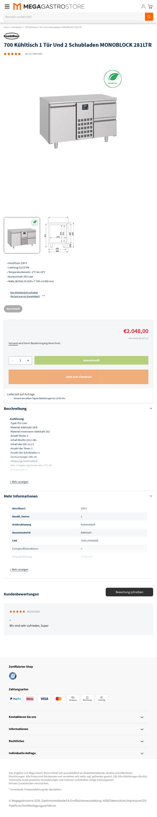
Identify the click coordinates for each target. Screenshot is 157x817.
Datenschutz (118, 801)
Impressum (134, 801)
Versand (13, 343)
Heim (6, 27)
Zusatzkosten (26, 783)
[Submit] (149, 17)
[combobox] (78, 17)
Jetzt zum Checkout (78, 377)
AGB (105, 801)
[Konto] (143, 6)
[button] (12, 54)
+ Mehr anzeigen (19, 482)
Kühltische (17, 27)
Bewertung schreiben (129, 592)
